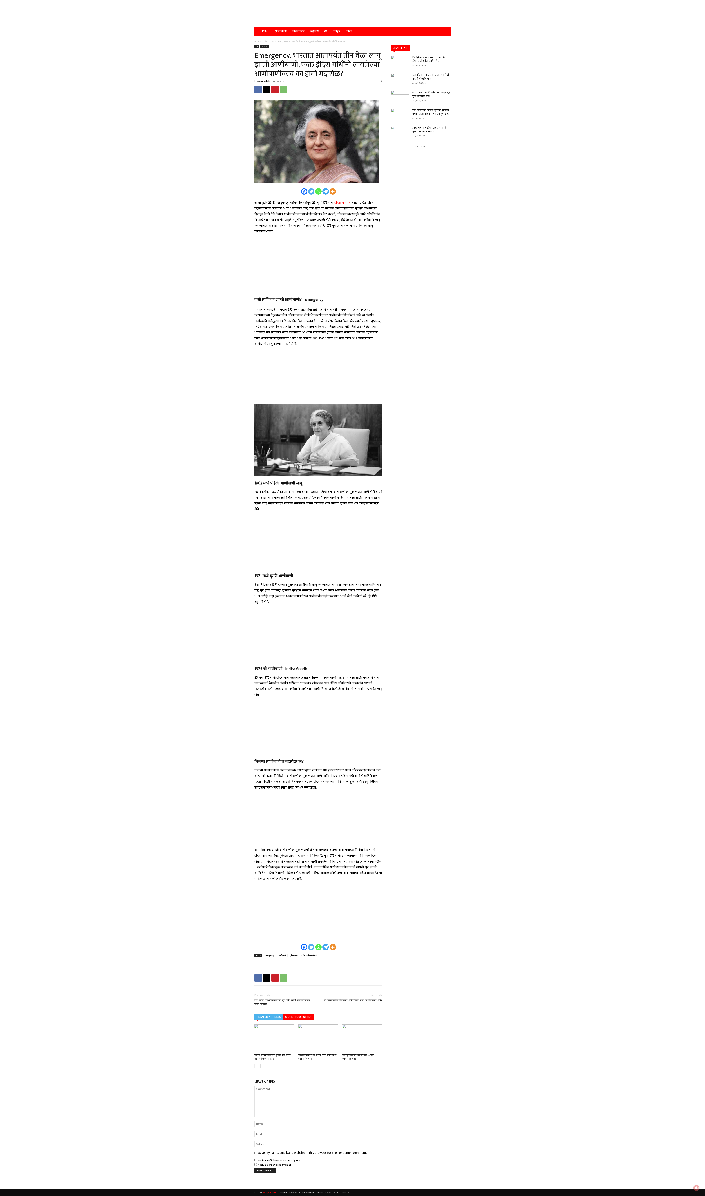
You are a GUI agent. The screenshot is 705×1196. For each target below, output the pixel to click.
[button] (446, 31)
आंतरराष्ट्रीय (298, 31)
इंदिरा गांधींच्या (343, 202)
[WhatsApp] (283, 89)
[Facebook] (258, 89)
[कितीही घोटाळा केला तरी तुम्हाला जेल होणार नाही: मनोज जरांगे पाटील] (274, 1038)
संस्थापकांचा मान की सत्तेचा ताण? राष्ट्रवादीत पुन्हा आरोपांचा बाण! (431, 94)
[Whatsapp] (318, 191)
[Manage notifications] (696, 1188)
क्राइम (336, 31)
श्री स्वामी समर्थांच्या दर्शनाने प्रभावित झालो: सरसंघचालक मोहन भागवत (282, 1002)
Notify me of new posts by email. (274, 1165)
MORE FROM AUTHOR (298, 1016)
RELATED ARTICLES (269, 1016)
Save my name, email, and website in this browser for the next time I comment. (312, 1153)
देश (326, 31)
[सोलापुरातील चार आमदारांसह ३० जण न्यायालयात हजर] (362, 1038)
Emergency (269, 955)
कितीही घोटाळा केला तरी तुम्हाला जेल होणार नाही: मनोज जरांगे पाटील (429, 59)
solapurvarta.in (263, 81)
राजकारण (281, 31)
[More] (333, 191)
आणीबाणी (282, 955)
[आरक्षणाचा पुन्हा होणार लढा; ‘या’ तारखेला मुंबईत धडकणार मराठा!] (400, 132)
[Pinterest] (275, 89)
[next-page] (262, 1066)
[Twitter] (311, 191)
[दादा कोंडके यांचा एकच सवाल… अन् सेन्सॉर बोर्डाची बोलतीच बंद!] (400, 79)
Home (265, 31)
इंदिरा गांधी (294, 955)
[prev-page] (256, 1066)
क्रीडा (349, 31)
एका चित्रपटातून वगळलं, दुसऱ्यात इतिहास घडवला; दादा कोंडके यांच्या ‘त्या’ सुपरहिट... (430, 112)
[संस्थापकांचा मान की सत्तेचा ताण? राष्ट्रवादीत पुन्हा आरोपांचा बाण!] (318, 1038)
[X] (266, 89)
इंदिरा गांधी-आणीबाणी (309, 955)
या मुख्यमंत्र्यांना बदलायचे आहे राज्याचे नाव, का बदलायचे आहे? (353, 1000)
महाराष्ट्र (314, 31)
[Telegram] (325, 191)
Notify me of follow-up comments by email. (280, 1160)
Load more (420, 146)
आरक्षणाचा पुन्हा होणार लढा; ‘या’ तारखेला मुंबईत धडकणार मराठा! (430, 130)
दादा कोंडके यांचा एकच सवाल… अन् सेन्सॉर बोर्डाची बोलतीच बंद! (431, 77)
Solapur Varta (270, 1192)
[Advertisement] (318, 265)
